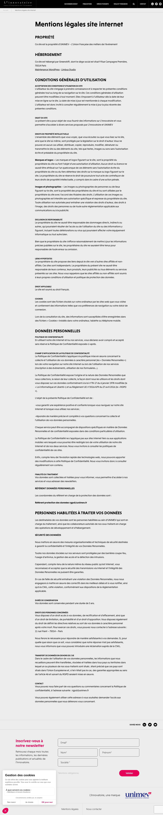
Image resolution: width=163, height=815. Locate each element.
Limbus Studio (68, 69)
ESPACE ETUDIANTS (103, 4)
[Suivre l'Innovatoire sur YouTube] (160, 4)
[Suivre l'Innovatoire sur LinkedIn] (152, 4)
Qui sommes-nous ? (71, 4)
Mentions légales (69, 809)
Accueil (5, 10)
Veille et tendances (120, 4)
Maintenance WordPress (47, 69)
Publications (87, 4)
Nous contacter (94, 809)
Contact (143, 4)
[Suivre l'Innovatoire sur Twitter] (156, 4)
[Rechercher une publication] (134, 4)
